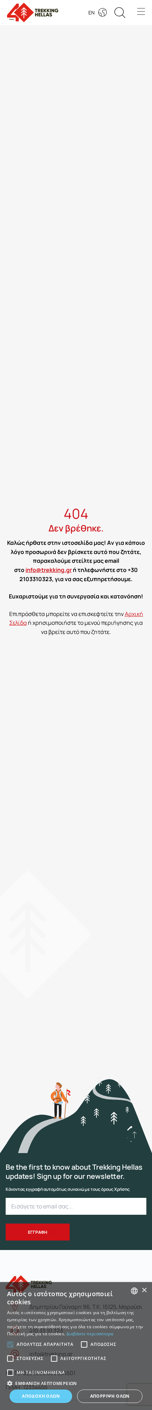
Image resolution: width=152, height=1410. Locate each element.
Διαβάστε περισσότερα (89, 1334)
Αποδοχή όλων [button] (41, 1396)
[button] (134, 1135)
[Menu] (141, 12)
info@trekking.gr (48, 570)
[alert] (76, 1346)
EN (91, 12)
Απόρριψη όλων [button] (110, 1396)
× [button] (144, 1290)
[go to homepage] (29, 1281)
